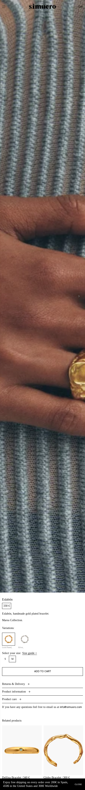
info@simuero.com (71, 707)
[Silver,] (24, 639)
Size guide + (29, 653)
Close (78, 784)
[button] (6, 6)
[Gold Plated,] (8, 639)
